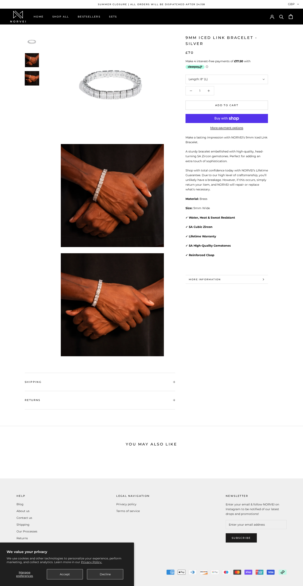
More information (205, 279)
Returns (32, 400)
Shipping (33, 381)
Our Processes (26, 531)
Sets (113, 16)
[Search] (281, 16)
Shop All (60, 16)
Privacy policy (126, 504)
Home (39, 16)
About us (22, 511)
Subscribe (241, 537)
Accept (65, 574)
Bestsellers (89, 16)
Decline (105, 574)
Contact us (24, 518)
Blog (19, 504)
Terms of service (128, 511)
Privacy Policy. (91, 562)
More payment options (226, 128)
